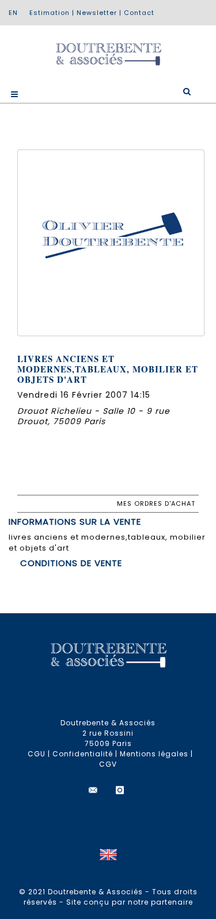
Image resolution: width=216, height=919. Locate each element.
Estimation (49, 12)
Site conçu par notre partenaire (129, 902)
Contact (139, 12)
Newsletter (97, 12)
